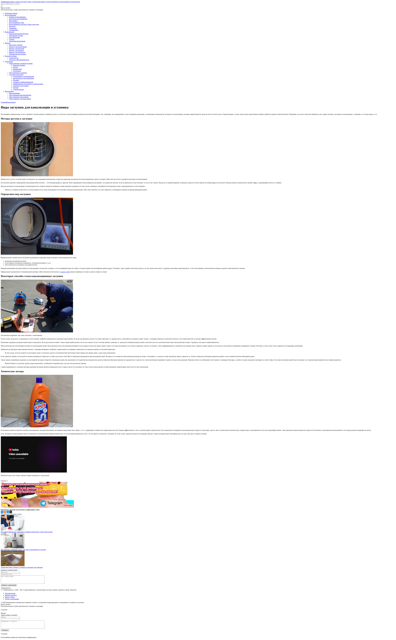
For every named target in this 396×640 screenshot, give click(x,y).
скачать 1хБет (65, 272)
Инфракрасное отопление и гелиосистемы (28, 84)
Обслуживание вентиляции (19, 97)
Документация (10, 593)
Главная (3, 102)
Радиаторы (17, 71)
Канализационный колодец (18, 34)
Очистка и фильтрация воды (19, 60)
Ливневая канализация (17, 41)
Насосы (7, 43)
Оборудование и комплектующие (21, 63)
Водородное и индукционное (23, 78)
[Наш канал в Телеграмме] (37, 507)
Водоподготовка (11, 56)
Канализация (9, 32)
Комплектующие (19, 65)
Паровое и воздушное (21, 86)
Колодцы (12, 26)
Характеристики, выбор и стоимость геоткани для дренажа (22, 567)
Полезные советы (11, 13)
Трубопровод (13, 30)
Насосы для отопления (17, 52)
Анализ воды (13, 58)
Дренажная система (16, 35)
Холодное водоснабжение (18, 19)
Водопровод (13, 21)
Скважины (13, 28)
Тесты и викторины (12, 599)
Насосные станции (15, 45)
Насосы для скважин (16, 50)
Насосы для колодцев (16, 48)
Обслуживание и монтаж (18, 73)
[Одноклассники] (5, 512)
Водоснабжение (10, 15)
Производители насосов (17, 54)
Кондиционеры (14, 93)
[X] (10, 512)
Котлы (15, 67)
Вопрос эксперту (11, 595)
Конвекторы (17, 69)
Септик (11, 39)
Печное (15, 87)
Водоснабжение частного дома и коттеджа (24, 24)
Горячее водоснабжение (17, 17)
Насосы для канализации (18, 47)
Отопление (9, 61)
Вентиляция (9, 91)
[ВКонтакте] (2, 512)
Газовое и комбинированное (23, 82)
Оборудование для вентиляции (20, 99)
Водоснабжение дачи (16, 22)
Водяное (16, 80)
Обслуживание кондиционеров (20, 95)
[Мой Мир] (8, 512)
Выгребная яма (14, 37)
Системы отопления (16, 74)
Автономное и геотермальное (23, 76)
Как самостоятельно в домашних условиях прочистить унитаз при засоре (26, 532)
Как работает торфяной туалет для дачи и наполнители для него (23, 549)
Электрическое (18, 89)
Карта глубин (9, 597)
